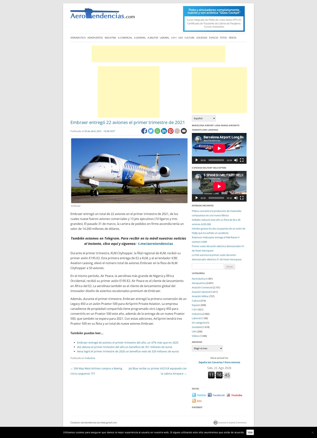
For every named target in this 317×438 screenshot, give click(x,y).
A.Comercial (125, 37)
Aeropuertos (95, 37)
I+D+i (173, 37)
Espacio (213, 37)
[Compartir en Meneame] (177, 133)
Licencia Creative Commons (232, 422)
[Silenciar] (236, 160)
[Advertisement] (158, 54)
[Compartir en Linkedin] (164, 133)
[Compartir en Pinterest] (171, 133)
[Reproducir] (196, 160)
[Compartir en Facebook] (144, 133)
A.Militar (153, 37)
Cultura (189, 37)
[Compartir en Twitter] (151, 133)
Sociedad (201, 37)
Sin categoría (199, 322)
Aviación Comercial (202, 287)
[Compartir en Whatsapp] (157, 133)
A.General (140, 37)
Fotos (223, 37)
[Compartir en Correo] (184, 133)
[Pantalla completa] (242, 160)
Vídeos (232, 37)
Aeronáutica (78, 37)
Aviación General (201, 291)
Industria (110, 37)
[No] (312, 432)
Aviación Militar (200, 296)
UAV (180, 37)
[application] (219, 148)
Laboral (164, 37)
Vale (250, 432)
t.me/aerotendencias (155, 243)
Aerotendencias (102, 15)
